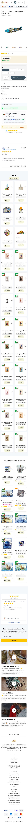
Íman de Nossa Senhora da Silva (21, 331)
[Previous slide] (2, 47)
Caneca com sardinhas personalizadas (21, 477)
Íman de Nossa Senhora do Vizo (7, 331)
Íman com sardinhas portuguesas (20, 501)
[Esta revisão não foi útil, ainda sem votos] (24, 166)
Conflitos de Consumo (14, 781)
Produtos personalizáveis (14, 802)
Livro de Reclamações (14, 784)
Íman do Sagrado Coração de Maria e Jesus (7, 263)
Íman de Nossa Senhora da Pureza (7, 354)
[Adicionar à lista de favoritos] (12, 187)
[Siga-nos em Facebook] (14, 750)
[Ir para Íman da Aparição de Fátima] (7, 187)
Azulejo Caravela (21, 574)
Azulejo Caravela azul (21, 526)
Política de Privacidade (14, 775)
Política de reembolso (14, 777)
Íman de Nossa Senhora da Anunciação (7, 423)
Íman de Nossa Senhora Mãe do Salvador (7, 400)
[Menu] (11, 2)
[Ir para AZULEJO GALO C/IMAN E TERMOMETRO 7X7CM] (21, 543)
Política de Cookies (14, 779)
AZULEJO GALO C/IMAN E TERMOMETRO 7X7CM (21, 551)
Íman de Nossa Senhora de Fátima (7, 218)
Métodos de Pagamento (14, 793)
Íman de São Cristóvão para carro (7, 308)
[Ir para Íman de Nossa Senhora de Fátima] (7, 210)
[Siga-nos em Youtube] (18, 750)
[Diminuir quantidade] (3, 77)
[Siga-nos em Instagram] (12, 750)
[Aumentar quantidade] (8, 77)
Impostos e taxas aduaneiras (14, 800)
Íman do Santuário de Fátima (21, 195)
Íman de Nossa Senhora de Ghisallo (21, 263)
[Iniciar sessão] (23, 2)
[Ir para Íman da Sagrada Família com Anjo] (7, 233)
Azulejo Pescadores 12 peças (7, 527)
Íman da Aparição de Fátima (7, 195)
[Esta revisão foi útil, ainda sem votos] (21, 166)
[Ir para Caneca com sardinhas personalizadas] (21, 469)
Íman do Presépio (21, 240)
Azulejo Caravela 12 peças (7, 550)
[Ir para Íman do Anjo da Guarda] (21, 210)
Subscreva (14, 640)
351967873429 (14, 762)
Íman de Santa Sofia (21, 307)
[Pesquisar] (19, 2)
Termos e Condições (14, 774)
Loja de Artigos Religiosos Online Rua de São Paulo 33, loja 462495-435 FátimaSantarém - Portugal (14, 767)
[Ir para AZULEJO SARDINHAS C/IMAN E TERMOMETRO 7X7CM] (7, 469)
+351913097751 (14, 759)
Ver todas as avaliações (14, 622)
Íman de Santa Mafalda (7, 445)
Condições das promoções (14, 797)
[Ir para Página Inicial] (2, 2)
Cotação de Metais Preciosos (14, 782)
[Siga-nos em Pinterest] (20, 750)
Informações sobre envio (14, 795)
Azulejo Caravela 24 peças (7, 500)
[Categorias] (15, 2)
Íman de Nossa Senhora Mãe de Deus (21, 400)
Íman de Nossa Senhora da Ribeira (21, 354)
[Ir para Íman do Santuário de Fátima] (21, 187)
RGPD (14, 786)
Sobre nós (14, 791)
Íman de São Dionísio (7, 285)
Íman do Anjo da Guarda (21, 217)
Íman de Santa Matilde (21, 422)
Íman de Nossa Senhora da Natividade (7, 377)
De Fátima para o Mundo (14, 804)
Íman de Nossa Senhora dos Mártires (21, 377)
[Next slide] (26, 47)
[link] (14, 618)
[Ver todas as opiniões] (14, 596)
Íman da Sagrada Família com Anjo (7, 241)
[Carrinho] (26, 2)
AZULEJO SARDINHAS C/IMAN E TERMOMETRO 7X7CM (7, 477)
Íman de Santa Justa (20, 445)
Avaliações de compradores (14, 798)
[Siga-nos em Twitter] (16, 750)
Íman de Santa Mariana (21, 285)
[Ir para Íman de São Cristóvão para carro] (7, 300)
